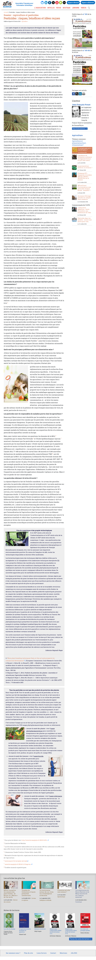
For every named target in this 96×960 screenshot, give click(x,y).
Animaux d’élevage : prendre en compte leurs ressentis (84, 197)
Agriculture (24, 21)
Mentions (63, 953)
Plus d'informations (79, 128)
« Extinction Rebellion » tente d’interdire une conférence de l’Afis (84, 210)
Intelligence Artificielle (45, 900)
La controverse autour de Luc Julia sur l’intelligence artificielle (46, 892)
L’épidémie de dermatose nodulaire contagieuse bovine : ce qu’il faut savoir (85, 158)
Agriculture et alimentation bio (78, 142)
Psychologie (78, 902)
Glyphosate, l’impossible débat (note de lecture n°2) (71, 931)
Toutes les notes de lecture (80, 939)
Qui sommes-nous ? (13, 953)
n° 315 (85, 14)
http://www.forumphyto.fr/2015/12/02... (35, 840)
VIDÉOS (83, 8)
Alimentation (77, 145)
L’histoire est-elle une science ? (63, 891)
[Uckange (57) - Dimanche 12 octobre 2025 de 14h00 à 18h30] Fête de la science (85, 176)
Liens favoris (41, 953)
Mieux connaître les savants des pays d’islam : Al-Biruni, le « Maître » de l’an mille (11, 893)
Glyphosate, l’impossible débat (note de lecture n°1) (55, 931)
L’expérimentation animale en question (25, 930)
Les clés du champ (9, 929)
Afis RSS (74, 953)
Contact (53, 953)
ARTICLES (51, 8)
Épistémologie (61, 896)
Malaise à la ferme (40, 929)
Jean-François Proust (81, 104)
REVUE (58, 8)
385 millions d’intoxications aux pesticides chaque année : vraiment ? (84, 188)
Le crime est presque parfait (85, 929)
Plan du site (28, 953)
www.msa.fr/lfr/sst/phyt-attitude (16, 861)
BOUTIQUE (66, 8)
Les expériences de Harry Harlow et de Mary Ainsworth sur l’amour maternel (82, 893)
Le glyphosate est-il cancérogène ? (85, 149)
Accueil (6, 12)
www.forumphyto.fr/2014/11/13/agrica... (18, 864)
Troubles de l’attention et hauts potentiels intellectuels (28, 892)
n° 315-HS (86, 50)
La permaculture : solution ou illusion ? (85, 167)
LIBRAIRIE (75, 8)
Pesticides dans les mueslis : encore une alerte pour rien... (85, 219)
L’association (40, 8)
